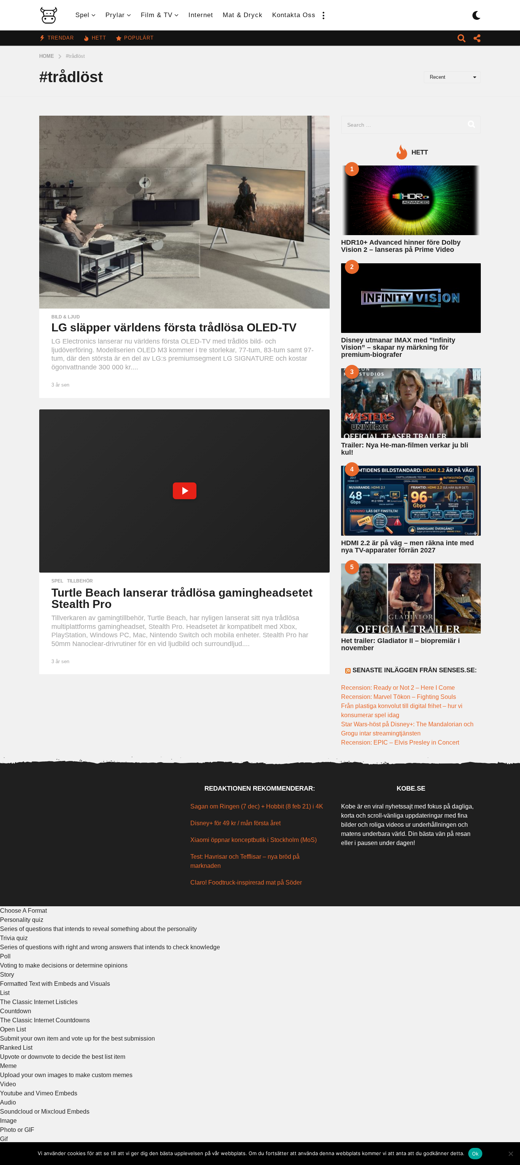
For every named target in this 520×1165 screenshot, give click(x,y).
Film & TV (156, 15)
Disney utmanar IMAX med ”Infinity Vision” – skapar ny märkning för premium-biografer (398, 347)
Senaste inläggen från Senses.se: (415, 670)
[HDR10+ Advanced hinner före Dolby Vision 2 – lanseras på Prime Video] (411, 200)
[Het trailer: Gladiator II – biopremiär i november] (411, 598)
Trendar (61, 38)
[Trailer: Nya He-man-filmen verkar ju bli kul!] (411, 403)
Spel (82, 15)
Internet (200, 15)
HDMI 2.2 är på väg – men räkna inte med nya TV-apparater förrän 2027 (407, 546)
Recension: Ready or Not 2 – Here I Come (398, 687)
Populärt (139, 38)
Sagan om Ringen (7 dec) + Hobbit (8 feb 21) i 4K (256, 806)
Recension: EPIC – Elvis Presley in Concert (400, 742)
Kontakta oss (294, 15)
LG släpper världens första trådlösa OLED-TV (174, 327)
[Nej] (510, 1153)
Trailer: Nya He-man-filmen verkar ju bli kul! (404, 448)
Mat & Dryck (243, 15)
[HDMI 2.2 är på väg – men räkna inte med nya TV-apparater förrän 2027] (411, 500)
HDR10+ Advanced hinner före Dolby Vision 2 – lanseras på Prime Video (401, 246)
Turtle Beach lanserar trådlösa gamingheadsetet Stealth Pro (182, 598)
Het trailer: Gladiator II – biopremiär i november (400, 644)
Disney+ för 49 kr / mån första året (235, 823)
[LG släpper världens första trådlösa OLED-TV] (184, 212)
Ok (475, 1154)
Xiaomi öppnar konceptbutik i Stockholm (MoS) (253, 840)
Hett (99, 38)
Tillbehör (80, 581)
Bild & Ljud (65, 317)
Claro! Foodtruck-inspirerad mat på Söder (246, 882)
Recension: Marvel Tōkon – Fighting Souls (398, 697)
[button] (323, 15)
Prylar (115, 15)
